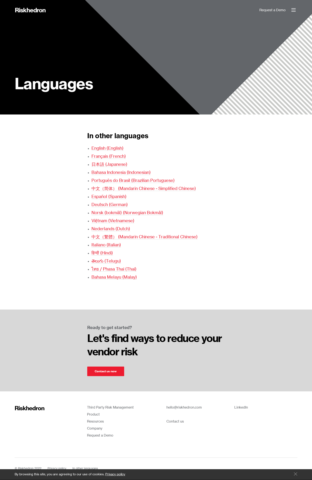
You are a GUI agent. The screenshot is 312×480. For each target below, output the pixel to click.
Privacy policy (57, 468)
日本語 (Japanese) (109, 164)
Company (94, 428)
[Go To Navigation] (293, 10)
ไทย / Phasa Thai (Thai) (113, 269)
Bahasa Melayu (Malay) (114, 277)
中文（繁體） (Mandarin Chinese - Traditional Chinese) (144, 237)
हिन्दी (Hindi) (102, 253)
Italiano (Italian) (106, 245)
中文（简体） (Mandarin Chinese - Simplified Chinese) (143, 189)
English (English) (107, 148)
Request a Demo (272, 10)
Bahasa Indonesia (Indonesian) (121, 172)
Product (93, 414)
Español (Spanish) (108, 197)
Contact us (175, 421)
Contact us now (106, 371)
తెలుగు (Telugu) (106, 261)
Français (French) (108, 156)
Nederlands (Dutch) (110, 229)
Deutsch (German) (109, 205)
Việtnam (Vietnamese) (112, 221)
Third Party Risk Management (110, 407)
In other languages (85, 468)
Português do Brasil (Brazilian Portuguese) (133, 181)
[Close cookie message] (295, 474)
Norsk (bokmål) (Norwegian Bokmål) (127, 213)
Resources (95, 421)
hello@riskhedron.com (184, 407)
